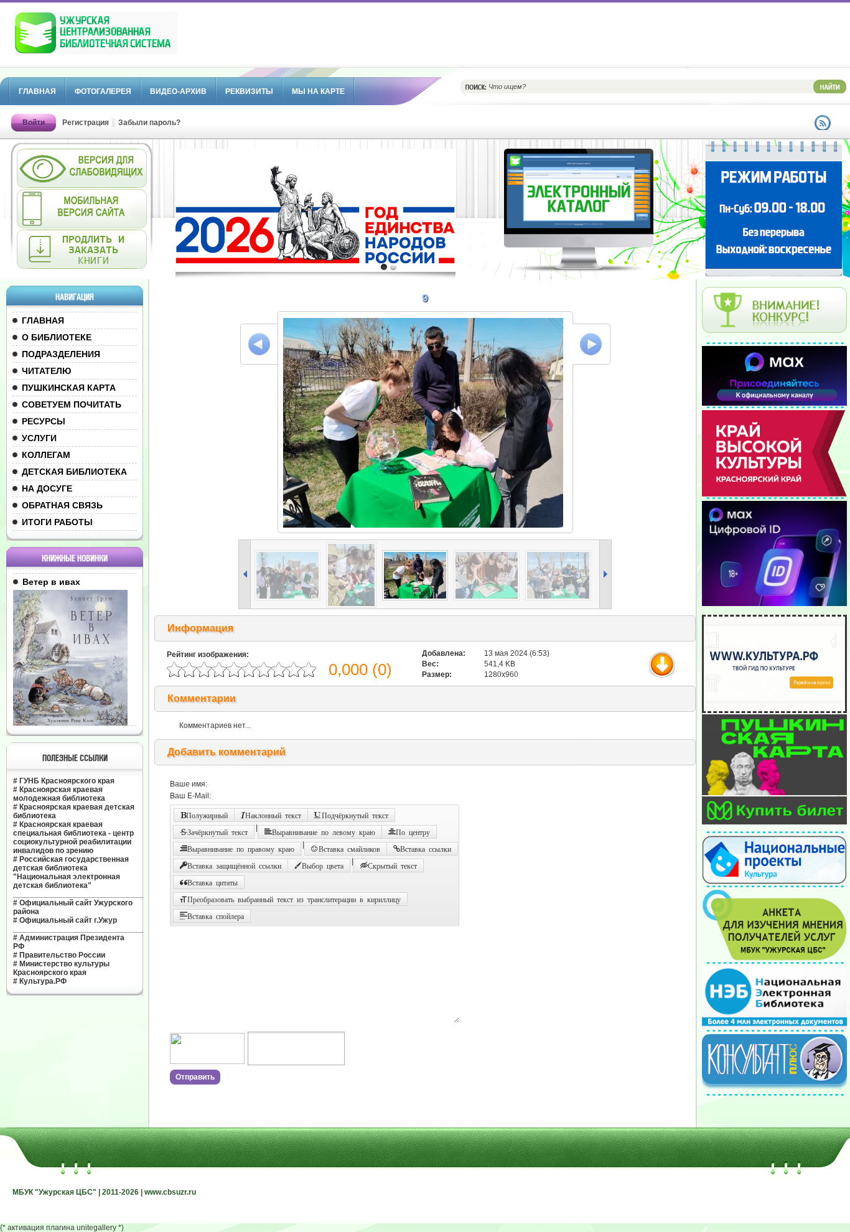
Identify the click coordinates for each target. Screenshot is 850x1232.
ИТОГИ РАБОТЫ (57, 522)
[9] (417, 598)
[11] (560, 598)
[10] (489, 598)
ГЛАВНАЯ (43, 320)
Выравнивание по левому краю (323, 832)
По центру (413, 832)
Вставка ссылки (425, 848)
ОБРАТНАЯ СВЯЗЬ (62, 505)
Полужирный (207, 815)
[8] (353, 605)
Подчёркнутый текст (355, 815)
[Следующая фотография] (591, 344)
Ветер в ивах (51, 582)
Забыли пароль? (149, 122)
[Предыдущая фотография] (259, 344)
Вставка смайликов (349, 848)
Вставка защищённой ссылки (234, 865)
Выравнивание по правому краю (240, 848)
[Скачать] (664, 677)
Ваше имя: (188, 784)
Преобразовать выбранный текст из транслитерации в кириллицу (294, 899)
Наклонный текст (273, 815)
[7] (290, 598)
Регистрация (85, 122)
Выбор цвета (322, 865)
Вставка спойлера (215, 916)
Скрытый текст (392, 865)
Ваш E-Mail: (190, 795)
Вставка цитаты (212, 882)
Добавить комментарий (226, 752)
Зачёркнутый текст (217, 832)
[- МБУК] (123, 39)
